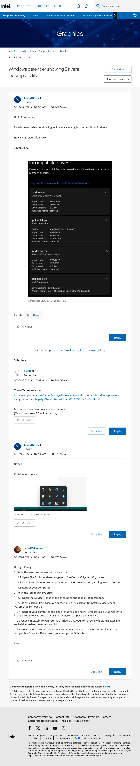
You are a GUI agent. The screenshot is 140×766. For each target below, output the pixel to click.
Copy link (96, 431)
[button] (125, 99)
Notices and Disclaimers (110, 747)
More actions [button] (115, 79)
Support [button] (43, 6)
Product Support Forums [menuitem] (96, 15)
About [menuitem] (35, 15)
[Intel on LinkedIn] (46, 728)
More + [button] (59, 6)
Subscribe (118, 69)
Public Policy (81, 721)
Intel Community (17, 51)
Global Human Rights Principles (52, 752)
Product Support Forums (43, 51)
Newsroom (79, 717)
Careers (106, 717)
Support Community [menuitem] (14, 15)
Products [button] (24, 6)
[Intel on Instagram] (63, 728)
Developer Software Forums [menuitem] (60, 15)
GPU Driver (34, 315)
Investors (93, 717)
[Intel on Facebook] (29, 728)
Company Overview (40, 717)
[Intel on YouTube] (55, 728)
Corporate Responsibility (43, 721)
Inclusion (66, 721)
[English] (86, 6)
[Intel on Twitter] (38, 728)
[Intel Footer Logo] (13, 736)
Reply (117, 338)
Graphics (64, 51)
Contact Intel (62, 717)
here (107, 686)
